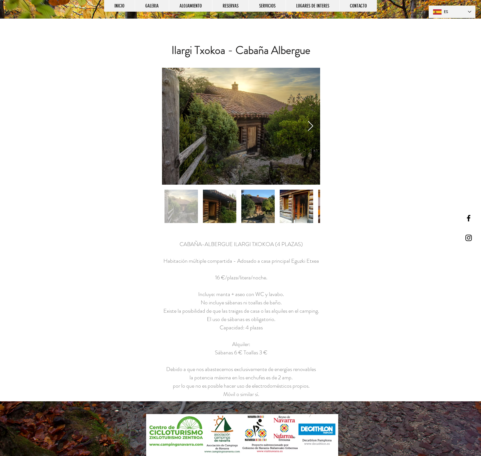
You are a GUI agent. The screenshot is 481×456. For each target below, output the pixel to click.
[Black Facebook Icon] (468, 218)
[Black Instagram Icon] (468, 238)
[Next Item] (310, 126)
